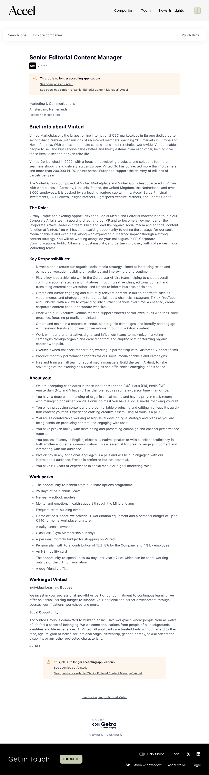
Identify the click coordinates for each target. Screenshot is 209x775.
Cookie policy (114, 734)
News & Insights (171, 10)
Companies (123, 10)
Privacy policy (95, 734)
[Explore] (197, 10)
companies (47, 35)
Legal (197, 765)
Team (146, 10)
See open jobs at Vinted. (56, 84)
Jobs (176, 754)
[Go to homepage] (21, 11)
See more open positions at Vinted (104, 697)
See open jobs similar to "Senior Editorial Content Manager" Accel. (84, 89)
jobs (17, 35)
